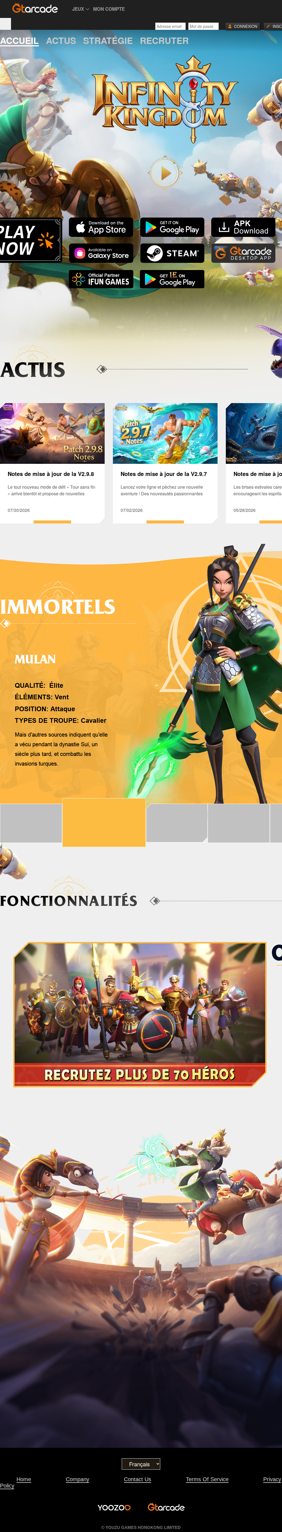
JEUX (78, 9)
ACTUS (61, 41)
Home (24, 1479)
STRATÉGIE (108, 41)
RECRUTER (164, 41)
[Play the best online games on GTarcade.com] (35, 8)
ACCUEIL (19, 41)
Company (77, 1479)
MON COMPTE (109, 9)
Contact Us (137, 1479)
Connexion (245, 26)
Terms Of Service (207, 1479)
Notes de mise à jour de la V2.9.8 (51, 474)
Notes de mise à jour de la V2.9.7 (164, 474)
